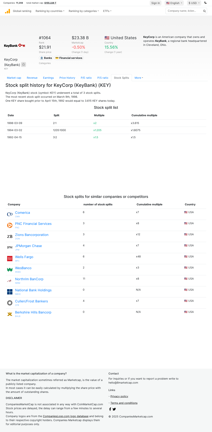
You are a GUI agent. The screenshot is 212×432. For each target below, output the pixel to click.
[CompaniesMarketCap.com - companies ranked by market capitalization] (7, 10)
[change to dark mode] (205, 3)
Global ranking (22, 11)
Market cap (14, 77)
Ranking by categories (83, 11)
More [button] (138, 77)
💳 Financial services (68, 58)
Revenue (32, 77)
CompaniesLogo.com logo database (65, 416)
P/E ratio (86, 77)
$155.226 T (50, 2)
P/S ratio (102, 77)
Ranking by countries (49, 11)
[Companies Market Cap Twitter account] (114, 409)
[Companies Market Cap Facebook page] (110, 409)
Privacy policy (119, 396)
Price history (67, 77)
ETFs (106, 11)
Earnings (48, 77)
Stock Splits (121, 77)
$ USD (193, 3)
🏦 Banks (46, 58)
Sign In (155, 3)
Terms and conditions (123, 403)
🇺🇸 (172, 3)
